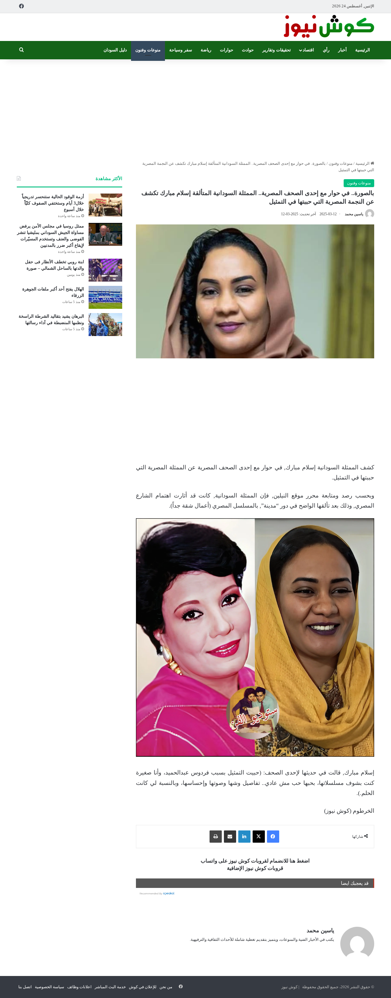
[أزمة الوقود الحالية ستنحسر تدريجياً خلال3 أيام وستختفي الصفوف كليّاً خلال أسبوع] (105, 205)
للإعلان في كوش (142, 987)
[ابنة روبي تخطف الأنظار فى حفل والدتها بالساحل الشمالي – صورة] (105, 270)
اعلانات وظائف (79, 987)
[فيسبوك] (273, 836)
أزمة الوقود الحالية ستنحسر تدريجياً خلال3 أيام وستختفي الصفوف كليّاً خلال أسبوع (53, 203)
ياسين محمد (354, 214)
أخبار (342, 50)
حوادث (248, 50)
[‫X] (259, 836)
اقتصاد (308, 50)
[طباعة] (216, 836)
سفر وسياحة (180, 50)
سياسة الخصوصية (49, 987)
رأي (326, 50)
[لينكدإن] (244, 836)
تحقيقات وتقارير (276, 50)
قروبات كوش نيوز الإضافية (255, 868)
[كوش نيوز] (328, 27)
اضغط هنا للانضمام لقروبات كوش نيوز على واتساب (255, 861)
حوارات (226, 50)
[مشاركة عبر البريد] (230, 836)
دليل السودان (115, 50)
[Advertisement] (195, 108)
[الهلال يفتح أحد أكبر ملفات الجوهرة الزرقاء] (105, 297)
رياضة (206, 50)
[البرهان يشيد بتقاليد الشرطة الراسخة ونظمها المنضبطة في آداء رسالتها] (105, 324)
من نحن (165, 987)
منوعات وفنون (148, 50)
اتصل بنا (25, 987)
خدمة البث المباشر (110, 987)
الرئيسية (362, 50)
